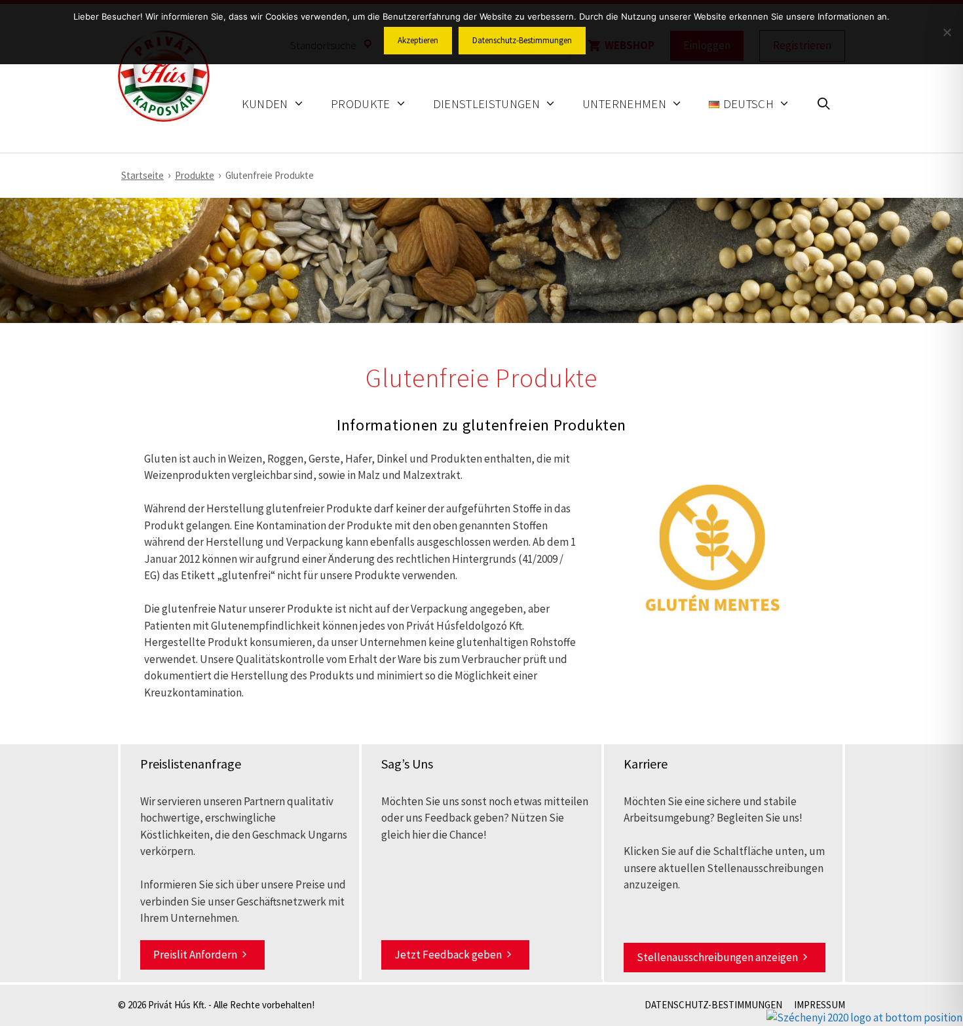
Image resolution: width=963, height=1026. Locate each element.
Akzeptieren (418, 40)
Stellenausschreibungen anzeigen (717, 957)
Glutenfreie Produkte (269, 175)
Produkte (360, 103)
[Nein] (946, 32)
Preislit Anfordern (195, 954)
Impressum (819, 1004)
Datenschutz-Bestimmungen (713, 1004)
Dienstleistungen (486, 103)
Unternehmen (624, 103)
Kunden (265, 103)
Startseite (142, 175)
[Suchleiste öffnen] (824, 105)
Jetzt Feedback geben (448, 954)
